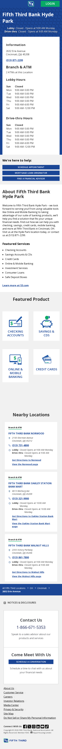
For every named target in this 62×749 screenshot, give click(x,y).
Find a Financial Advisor (31, 178)
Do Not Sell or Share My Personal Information (30, 717)
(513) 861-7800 (20, 557)
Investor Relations (14, 701)
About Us (9, 688)
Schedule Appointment (31, 167)
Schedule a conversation (31, 661)
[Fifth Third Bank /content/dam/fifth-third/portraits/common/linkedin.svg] (38, 727)
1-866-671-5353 (31, 627)
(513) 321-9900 (20, 498)
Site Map (9, 713)
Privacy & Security (13, 709)
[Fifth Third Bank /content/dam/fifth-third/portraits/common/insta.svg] (34, 727)
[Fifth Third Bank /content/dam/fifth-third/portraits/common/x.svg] (29, 727)
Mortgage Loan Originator (31, 172)
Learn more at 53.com (15, 285)
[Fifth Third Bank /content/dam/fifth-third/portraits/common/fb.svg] (25, 727)
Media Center (11, 705)
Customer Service (13, 692)
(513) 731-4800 (20, 445)
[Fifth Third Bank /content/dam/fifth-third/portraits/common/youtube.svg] (42, 727)
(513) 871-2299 (14, 60)
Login (50, 4)
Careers (8, 696)
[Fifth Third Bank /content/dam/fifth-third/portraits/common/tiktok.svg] (47, 727)
